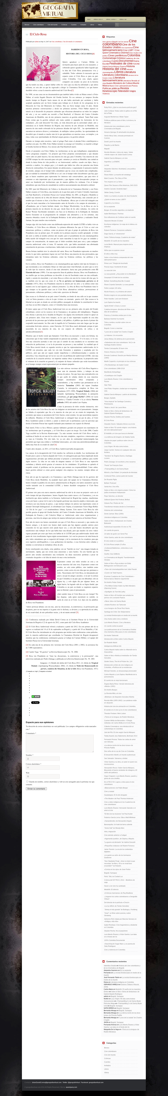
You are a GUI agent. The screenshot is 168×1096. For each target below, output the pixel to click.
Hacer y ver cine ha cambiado (114, 886)
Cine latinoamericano (121, 48)
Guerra (123, 66)
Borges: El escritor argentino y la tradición (119, 210)
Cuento (115, 61)
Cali (119, 42)
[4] (55, 444)
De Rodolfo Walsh (110, 643)
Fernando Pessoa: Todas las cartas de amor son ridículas (120, 741)
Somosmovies (109, 1001)
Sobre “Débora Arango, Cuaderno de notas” (119, 237)
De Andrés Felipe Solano (113, 582)
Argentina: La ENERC (112, 162)
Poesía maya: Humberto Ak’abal (115, 267)
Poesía (135, 86)
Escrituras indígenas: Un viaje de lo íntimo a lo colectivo (120, 225)
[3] (41, 331)
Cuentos (74, 24)
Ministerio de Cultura (122, 83)
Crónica (121, 58)
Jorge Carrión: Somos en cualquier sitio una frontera (120, 451)
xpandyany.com (71, 1087)
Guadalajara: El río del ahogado (115, 795)
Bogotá (114, 42)
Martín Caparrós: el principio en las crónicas (120, 361)
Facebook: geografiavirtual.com (92, 1082)
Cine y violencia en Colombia (114, 950)
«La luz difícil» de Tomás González (116, 906)
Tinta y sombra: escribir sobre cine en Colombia (117, 323)
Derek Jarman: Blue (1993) (114, 514)
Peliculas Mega (109, 1003)
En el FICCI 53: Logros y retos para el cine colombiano (119, 783)
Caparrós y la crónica (111, 203)
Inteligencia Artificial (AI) (112, 646)
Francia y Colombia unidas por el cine (117, 315)
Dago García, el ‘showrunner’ (114, 234)
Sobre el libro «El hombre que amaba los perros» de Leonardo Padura (118, 596)
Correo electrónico (33, 764)
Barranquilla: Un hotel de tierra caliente (118, 824)
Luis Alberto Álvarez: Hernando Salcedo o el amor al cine (120, 809)
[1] (93, 53)
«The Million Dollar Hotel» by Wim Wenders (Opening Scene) (119, 587)
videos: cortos (111, 19)
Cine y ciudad (109, 791)
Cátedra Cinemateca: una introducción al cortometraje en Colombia (118, 728)
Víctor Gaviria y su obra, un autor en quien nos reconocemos (120, 763)
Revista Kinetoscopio (116, 89)
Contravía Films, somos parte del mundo (118, 476)
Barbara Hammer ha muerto (114, 319)
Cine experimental (127, 47)
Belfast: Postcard (110, 483)
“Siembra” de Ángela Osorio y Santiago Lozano (118, 457)
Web (27, 772)
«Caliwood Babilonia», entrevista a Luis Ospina (118, 549)
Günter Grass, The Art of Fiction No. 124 (118, 661)
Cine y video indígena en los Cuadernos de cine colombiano (119, 803)
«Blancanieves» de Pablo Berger (116, 788)
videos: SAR (123, 19)
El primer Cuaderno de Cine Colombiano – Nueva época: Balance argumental (119, 578)
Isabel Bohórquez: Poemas (114, 214)
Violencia (106, 94)
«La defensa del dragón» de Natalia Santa (119, 437)
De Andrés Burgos (110, 690)
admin (37, 41)
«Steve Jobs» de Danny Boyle (115, 601)
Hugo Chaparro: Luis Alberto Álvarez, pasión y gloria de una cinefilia (120, 777)
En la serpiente (109, 207)
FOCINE (136, 64)
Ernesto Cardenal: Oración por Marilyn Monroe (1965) (121, 357)
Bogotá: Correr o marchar (113, 328)
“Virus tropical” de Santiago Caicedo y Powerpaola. (117, 403)
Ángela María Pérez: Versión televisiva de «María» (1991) (119, 685)
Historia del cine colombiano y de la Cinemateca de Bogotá (117, 127)
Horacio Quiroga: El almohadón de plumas (119, 132)
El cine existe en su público (114, 541)
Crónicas (64, 24)
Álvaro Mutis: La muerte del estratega (117, 175)
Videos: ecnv (98, 19)
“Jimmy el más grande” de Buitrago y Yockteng (120, 910)
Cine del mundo (52, 24)
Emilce (106, 992)
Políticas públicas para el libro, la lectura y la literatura (120, 121)
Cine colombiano (38, 24)
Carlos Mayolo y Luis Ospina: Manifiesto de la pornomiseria (120, 676)
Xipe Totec (108, 385)
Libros (92, 24)
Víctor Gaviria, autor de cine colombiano (118, 537)
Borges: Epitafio (110, 398)
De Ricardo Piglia (110, 479)
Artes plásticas (107, 42)
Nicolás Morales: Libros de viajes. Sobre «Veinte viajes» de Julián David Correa (118, 153)
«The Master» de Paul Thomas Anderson (118, 798)
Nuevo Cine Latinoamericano (120, 86)
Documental (126, 60)
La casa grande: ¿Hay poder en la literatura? (120, 274)
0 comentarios (78, 41)
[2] (72, 90)
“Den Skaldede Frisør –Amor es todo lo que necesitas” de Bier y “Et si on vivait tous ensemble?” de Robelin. (119, 863)
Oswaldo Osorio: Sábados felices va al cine (119, 424)
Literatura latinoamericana (114, 79)
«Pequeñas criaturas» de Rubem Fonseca (119, 846)
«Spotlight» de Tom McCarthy (114, 592)
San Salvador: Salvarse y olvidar (115, 758)
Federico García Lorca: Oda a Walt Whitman (119, 817)
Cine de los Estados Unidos (119, 46)
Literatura (130, 72)
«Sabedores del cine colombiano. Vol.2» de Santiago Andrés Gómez (119, 344)
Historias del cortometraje (113, 510)
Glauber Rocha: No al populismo (116, 931)
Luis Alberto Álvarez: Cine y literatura (117, 622)
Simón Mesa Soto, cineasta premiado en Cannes (118, 137)
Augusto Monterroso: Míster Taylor (116, 117)
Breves (27, 24)
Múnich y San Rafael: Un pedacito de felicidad (120, 472)
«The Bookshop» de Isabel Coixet (116, 365)
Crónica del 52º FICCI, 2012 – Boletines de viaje (119, 881)
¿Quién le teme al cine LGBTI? (115, 199)
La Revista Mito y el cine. (113, 693)
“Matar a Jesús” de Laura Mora (115, 407)
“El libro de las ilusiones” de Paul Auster (118, 814)
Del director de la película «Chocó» (116, 902)
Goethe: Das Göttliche (112, 554)
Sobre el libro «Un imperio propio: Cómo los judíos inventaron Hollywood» (120, 491)
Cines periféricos (117, 55)
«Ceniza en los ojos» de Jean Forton (117, 869)
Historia (130, 66)
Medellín (109, 83)
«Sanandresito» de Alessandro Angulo (118, 821)
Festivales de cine (120, 63)
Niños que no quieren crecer (114, 250)
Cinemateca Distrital (119, 52)
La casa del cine (110, 270)
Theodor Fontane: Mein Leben (115, 713)
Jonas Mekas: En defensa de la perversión (119, 339)
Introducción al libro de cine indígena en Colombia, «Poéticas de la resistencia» (118, 666)
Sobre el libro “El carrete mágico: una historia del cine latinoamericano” (120, 429)
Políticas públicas (111, 88)
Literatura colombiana (115, 74)
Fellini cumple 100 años (112, 288)
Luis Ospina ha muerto (112, 302)
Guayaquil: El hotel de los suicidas (116, 277)
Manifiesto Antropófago (112, 372)
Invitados (83, 24)
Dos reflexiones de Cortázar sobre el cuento (120, 217)
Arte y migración (110, 832)
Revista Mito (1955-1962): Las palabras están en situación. (120, 702)
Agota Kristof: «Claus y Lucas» (115, 306)
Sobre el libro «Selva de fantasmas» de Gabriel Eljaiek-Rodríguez (118, 412)
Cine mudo (133, 53)
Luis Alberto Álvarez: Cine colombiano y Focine (118, 380)
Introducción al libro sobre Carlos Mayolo (118, 639)
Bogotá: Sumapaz (110, 873)
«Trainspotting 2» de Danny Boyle (116, 469)
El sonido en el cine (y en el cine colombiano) (120, 710)
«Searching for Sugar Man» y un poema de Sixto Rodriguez (119, 945)
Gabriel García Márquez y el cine (116, 158)
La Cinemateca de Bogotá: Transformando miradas (119, 559)
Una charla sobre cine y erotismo (116, 619)
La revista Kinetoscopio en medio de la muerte (120, 615)
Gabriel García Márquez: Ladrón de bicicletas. (120, 394)
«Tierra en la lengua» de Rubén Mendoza (119, 717)
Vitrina (100, 24)
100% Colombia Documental (114, 940)
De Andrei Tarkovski (111, 635)
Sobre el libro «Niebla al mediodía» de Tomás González (120, 657)
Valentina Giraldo (110, 966)
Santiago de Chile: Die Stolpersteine (117, 612)
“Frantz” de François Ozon (113, 465)
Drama (136, 61)
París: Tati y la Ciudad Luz (113, 876)
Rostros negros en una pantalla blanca (118, 295)
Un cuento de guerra (111, 530)
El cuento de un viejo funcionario (116, 680)
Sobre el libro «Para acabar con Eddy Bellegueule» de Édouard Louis (117, 565)
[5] (77, 612)
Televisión (123, 91)
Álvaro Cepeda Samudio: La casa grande (119, 285)
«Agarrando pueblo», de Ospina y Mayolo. (119, 839)
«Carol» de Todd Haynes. (113, 573)
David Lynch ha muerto (112, 142)
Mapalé (107, 149)
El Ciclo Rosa (38, 34)
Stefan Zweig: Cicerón (112, 192)
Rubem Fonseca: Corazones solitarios (118, 230)
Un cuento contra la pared (113, 626)
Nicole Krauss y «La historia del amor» (118, 292)
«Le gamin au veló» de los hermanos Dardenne (117, 856)
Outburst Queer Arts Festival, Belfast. (117, 500)
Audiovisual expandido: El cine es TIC (117, 527)
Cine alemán (124, 42)
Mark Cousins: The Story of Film (115, 178)
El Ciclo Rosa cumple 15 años (115, 544)
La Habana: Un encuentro (113, 335)
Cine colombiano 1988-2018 (114, 368)
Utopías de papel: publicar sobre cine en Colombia (118, 442)
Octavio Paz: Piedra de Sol (113, 503)
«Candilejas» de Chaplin (113, 375)
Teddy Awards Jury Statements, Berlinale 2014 (120, 736)
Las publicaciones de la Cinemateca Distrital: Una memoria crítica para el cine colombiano (120, 631)
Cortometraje (109, 58)
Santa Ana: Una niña (111, 487)
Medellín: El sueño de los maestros (116, 241)
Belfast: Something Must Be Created (117, 281)
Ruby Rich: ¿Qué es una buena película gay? (120, 107)
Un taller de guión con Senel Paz (116, 534)
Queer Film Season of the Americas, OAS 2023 (120, 185)
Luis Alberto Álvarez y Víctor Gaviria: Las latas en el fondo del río (120, 935)
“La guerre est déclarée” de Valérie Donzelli (119, 842)
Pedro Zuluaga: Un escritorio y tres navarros (120, 462)
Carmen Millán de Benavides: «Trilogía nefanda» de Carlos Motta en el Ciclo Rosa (119, 722)
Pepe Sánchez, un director (113, 496)
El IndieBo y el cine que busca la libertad (118, 433)
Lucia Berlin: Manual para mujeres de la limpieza (118, 246)
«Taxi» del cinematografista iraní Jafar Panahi (120, 569)
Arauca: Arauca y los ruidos (114, 352)
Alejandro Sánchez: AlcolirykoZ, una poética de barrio (120, 170)
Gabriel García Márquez (111, 66)
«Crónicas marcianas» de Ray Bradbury (118, 893)
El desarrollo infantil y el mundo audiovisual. (120, 755)
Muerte (136, 83)
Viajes (132, 91)
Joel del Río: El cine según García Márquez (119, 732)
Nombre (29, 755)
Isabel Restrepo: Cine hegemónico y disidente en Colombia (120, 926)
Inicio (88, 19)
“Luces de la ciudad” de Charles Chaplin (118, 332)
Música (106, 86)
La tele (106, 165)
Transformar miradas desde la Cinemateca (119, 507)
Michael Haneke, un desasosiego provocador (120, 671)
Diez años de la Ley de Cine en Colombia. (119, 751)
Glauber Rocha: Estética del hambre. (117, 417)
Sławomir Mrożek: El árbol (113, 221)
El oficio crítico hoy (110, 254)
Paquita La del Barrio (111, 145)
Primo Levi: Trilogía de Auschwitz (116, 263)
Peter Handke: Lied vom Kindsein (116, 299)
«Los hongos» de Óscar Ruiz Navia (117, 608)
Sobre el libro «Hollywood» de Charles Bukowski (118, 522)
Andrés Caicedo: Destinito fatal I (115, 189)
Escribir (106, 64)
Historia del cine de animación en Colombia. (120, 706)
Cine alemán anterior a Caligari (115, 835)
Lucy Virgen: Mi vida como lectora (116, 446)
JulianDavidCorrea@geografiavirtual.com (46, 1082)
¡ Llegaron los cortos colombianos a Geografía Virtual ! (120, 898)
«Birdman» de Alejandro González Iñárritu (119, 697)
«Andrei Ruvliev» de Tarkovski (115, 605)
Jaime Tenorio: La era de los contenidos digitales (118, 850)
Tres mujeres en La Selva (113, 182)
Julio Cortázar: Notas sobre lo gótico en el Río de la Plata (120, 112)
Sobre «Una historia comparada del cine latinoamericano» (118, 259)
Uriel (105, 1006)
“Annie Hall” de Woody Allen (114, 828)
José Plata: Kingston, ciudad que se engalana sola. (120, 390)
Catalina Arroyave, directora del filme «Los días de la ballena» (119, 310)
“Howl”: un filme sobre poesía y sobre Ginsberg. (117, 914)
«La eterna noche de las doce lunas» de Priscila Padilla (118, 746)
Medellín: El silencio (111, 889)
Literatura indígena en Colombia (115, 517)
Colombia (133, 55)
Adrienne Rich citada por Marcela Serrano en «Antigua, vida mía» (120, 920)
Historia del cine (114, 69)
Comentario (31, 733)
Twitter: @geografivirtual (71, 1082)
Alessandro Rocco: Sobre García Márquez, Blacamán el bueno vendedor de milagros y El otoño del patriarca (120, 770)
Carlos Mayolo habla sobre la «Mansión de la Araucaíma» (120, 651)
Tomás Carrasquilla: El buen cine (116, 348)
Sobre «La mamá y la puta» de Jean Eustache (120, 196)
